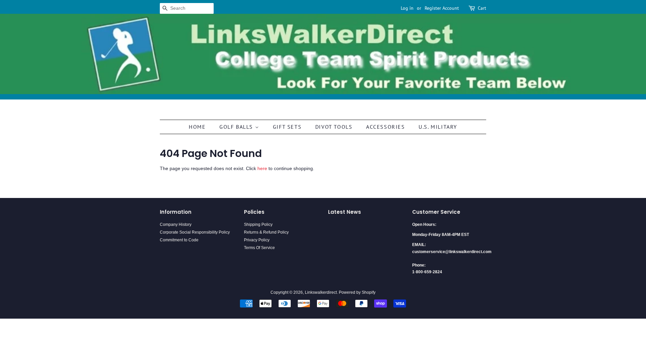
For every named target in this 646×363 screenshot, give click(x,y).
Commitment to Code (179, 240)
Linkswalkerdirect (321, 292)
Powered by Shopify (357, 292)
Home (197, 126)
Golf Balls (237, 126)
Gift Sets (287, 126)
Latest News (344, 211)
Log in (407, 8)
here (262, 168)
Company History (175, 224)
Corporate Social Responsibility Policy (195, 232)
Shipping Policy (258, 224)
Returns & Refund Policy (266, 232)
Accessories (385, 126)
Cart (482, 8)
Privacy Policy (257, 240)
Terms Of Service (259, 247)
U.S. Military (438, 126)
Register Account (442, 8)
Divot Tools (334, 126)
